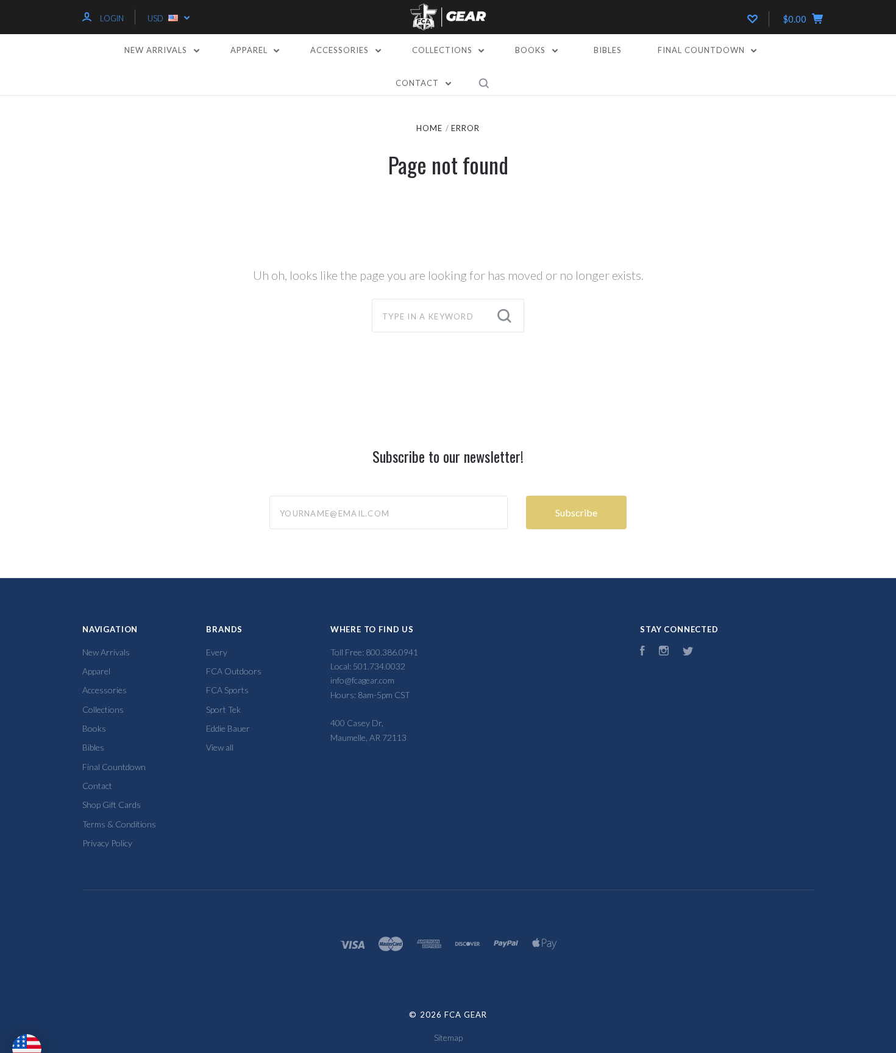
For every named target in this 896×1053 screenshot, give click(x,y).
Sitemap (448, 1037)
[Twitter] (688, 652)
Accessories (340, 50)
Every (216, 652)
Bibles (608, 50)
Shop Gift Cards (111, 804)
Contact (418, 83)
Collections (443, 50)
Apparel (250, 50)
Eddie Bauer (228, 728)
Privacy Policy (107, 843)
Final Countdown (702, 50)
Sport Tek (223, 709)
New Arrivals (157, 50)
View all (219, 747)
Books (531, 50)
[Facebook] (642, 652)
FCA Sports (227, 690)
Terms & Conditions (119, 824)
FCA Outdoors (233, 671)
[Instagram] (664, 652)
